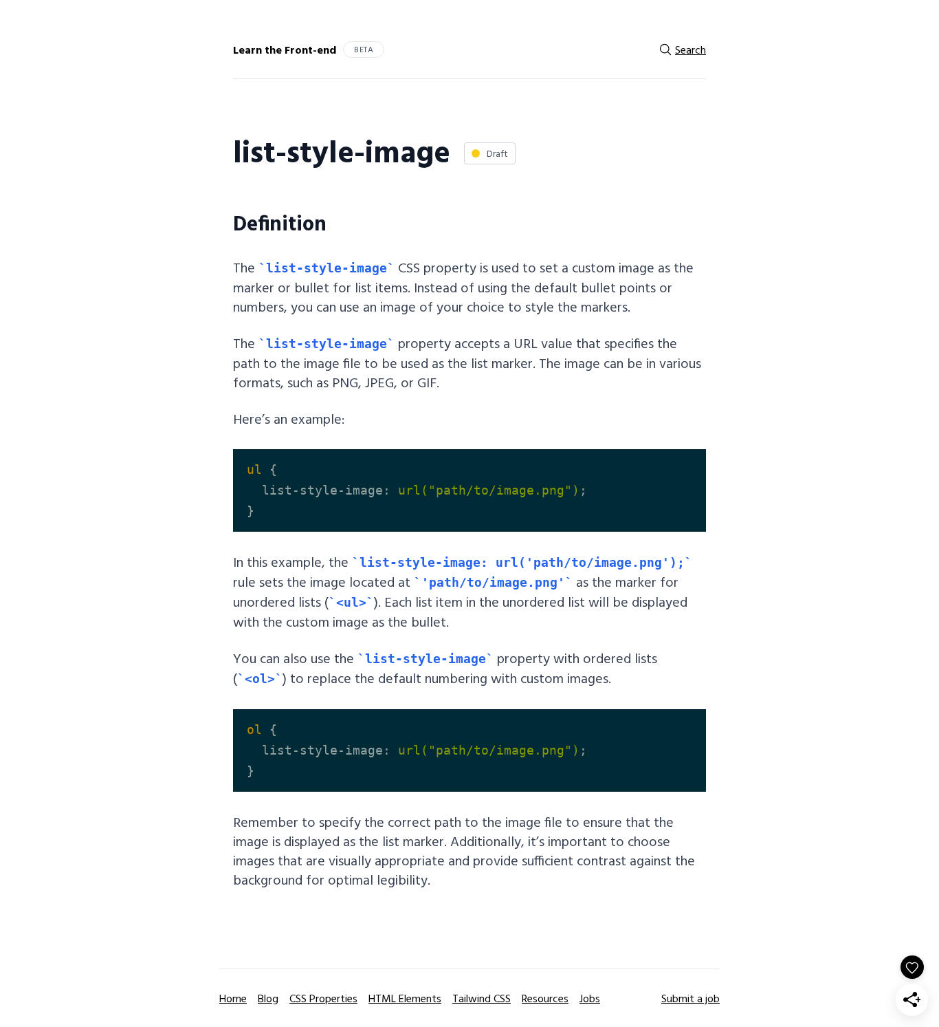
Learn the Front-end (284, 49)
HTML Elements (404, 998)
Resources (545, 998)
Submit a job (690, 998)
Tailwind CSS (481, 998)
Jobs (589, 998)
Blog (268, 998)
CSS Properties (323, 998)
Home (233, 998)
